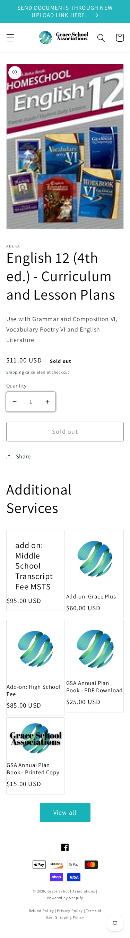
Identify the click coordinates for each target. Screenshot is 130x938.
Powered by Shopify (65, 897)
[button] (10, 37)
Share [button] (23, 456)
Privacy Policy (70, 910)
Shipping (15, 372)
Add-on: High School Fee (34, 690)
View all (65, 812)
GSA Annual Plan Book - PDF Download (94, 686)
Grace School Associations (71, 891)
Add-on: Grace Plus (91, 596)
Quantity (16, 385)
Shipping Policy (69, 917)
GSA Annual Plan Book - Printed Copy (33, 768)
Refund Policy (41, 910)
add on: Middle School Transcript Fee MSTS (34, 566)
